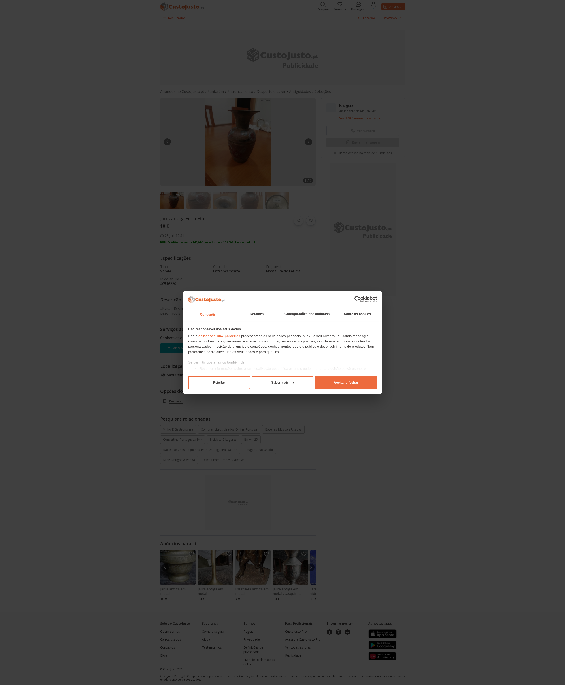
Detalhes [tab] (257, 314)
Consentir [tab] (207, 314)
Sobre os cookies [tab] (357, 314)
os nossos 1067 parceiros (219, 336)
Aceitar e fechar (346, 382)
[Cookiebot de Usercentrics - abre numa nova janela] (357, 299)
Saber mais (280, 382)
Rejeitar (219, 382)
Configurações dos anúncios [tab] (307, 314)
